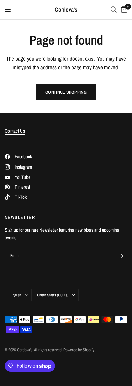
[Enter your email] (120, 255)
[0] (123, 9)
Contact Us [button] (15, 131)
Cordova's (66, 10)
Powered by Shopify (78, 350)
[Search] (113, 9)
